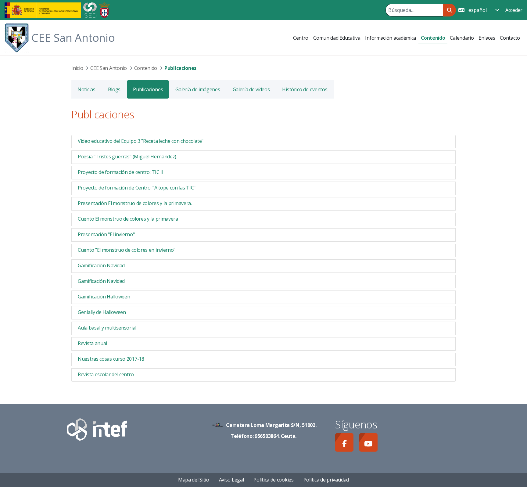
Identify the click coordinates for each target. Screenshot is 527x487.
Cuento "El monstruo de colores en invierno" (126, 250)
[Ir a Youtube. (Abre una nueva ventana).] (368, 442)
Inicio (77, 68)
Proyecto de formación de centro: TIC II (120, 172)
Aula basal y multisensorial (107, 327)
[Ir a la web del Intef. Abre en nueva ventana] (97, 428)
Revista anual (92, 343)
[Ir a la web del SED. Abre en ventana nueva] (90, 9)
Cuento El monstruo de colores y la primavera (128, 218)
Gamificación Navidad (101, 265)
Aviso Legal (231, 479)
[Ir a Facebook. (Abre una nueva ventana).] (344, 442)
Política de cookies (273, 479)
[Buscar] (449, 10)
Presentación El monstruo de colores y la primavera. (135, 203)
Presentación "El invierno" (106, 234)
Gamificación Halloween (104, 296)
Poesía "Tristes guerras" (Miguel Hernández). (127, 156)
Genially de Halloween (102, 312)
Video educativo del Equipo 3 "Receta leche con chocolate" (140, 141)
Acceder (513, 10)
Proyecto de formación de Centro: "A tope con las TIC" (136, 187)
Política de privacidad (326, 479)
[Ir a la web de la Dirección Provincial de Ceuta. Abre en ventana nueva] (104, 9)
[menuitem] (301, 38)
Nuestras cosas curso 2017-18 (111, 358)
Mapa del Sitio (193, 479)
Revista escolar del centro (106, 374)
